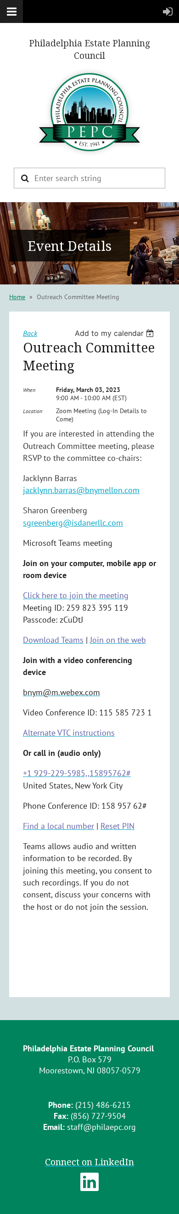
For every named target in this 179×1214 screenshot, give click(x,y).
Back (30, 333)
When (29, 389)
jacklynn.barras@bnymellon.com (81, 490)
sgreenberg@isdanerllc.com (73, 522)
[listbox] (115, 333)
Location (32, 411)
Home (17, 297)
